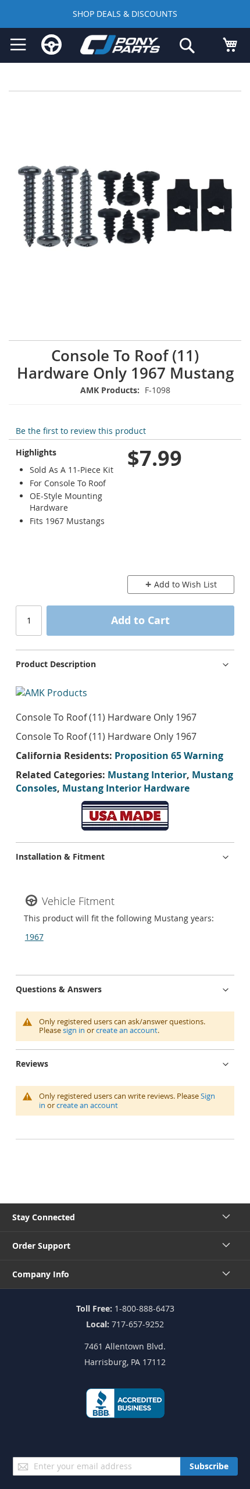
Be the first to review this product (81, 430)
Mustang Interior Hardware (126, 788)
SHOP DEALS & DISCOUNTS (125, 13)
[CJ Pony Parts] (120, 46)
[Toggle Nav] (18, 44)
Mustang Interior (147, 774)
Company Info (40, 1274)
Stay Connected (43, 1217)
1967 (34, 936)
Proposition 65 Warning (169, 755)
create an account (127, 1030)
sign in (74, 1030)
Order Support (41, 1245)
